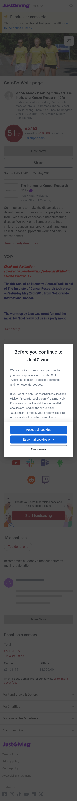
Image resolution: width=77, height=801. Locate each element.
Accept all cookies (38, 429)
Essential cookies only (38, 439)
